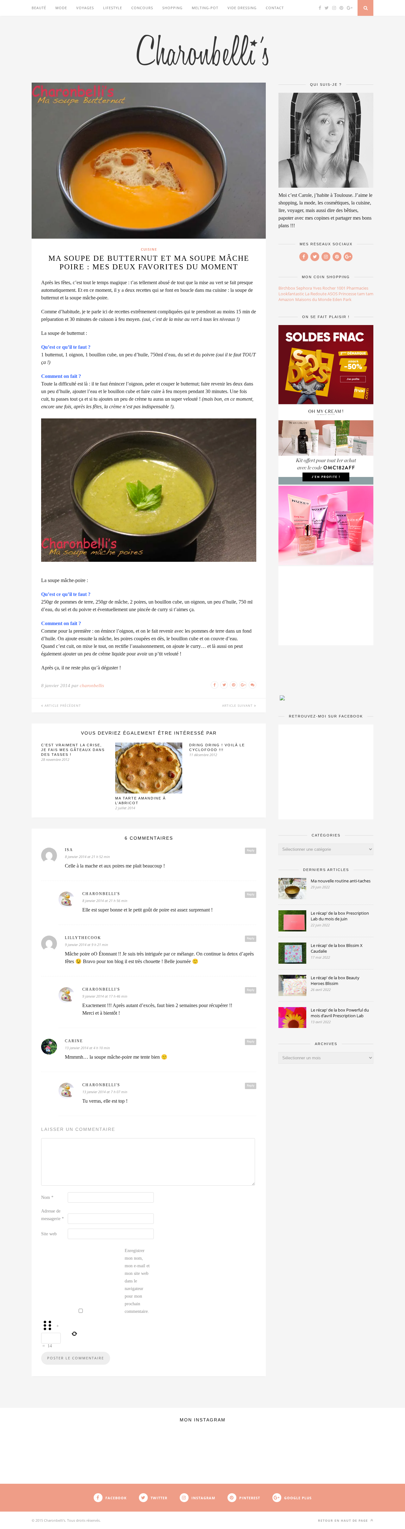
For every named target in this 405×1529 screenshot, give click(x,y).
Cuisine (149, 249)
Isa (69, 850)
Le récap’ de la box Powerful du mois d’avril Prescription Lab (340, 1012)
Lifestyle (112, 7)
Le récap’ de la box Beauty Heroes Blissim (335, 980)
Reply (250, 850)
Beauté (39, 7)
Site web (49, 1233)
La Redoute (316, 294)
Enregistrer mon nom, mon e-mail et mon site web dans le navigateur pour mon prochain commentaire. (137, 1281)
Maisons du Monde (313, 299)
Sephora (304, 288)
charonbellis (92, 685)
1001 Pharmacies (352, 288)
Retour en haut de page (343, 1520)
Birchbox (286, 288)
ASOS (332, 294)
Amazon (286, 299)
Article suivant (238, 705)
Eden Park (342, 299)
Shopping (172, 7)
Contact (275, 7)
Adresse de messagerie (52, 1215)
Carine (74, 1041)
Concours (142, 7)
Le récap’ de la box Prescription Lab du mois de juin (340, 916)
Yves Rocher (324, 288)
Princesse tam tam (356, 294)
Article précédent (62, 705)
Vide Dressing (242, 7)
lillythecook (83, 938)
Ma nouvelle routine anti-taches (341, 881)
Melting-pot (205, 7)
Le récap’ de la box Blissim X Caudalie (337, 948)
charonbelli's (101, 894)
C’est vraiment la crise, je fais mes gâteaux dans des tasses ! (73, 749)
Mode (61, 7)
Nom (47, 1197)
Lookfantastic (291, 294)
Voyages (85, 7)
